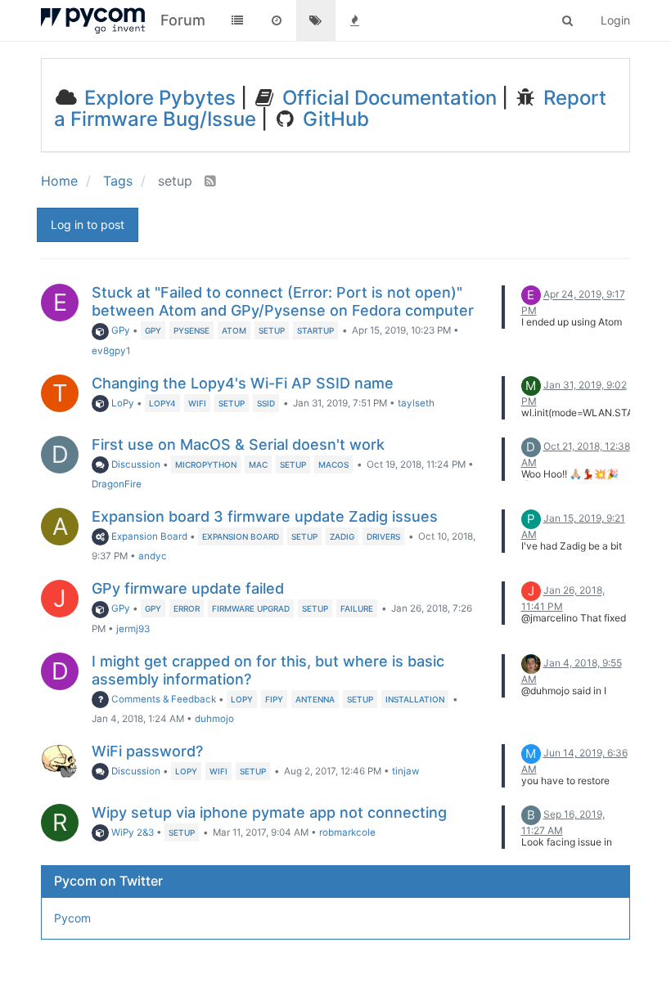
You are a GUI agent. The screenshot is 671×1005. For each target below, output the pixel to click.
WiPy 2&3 (131, 832)
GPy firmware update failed (188, 588)
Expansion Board (148, 536)
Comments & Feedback (162, 699)
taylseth (416, 403)
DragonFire (117, 484)
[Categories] (237, 20)
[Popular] (355, 20)
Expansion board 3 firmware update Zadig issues (265, 516)
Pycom (72, 918)
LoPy (121, 403)
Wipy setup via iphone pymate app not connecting (269, 812)
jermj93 (133, 629)
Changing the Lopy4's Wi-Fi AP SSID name (243, 383)
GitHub (333, 119)
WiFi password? (147, 751)
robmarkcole (347, 832)
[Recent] (276, 20)
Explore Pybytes (157, 98)
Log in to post (87, 224)
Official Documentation (387, 98)
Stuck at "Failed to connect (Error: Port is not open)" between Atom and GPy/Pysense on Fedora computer (283, 301)
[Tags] (316, 20)
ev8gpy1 (111, 351)
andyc (152, 556)
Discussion (134, 464)
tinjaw (406, 771)
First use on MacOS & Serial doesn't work (238, 444)
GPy (119, 330)
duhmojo (214, 719)
